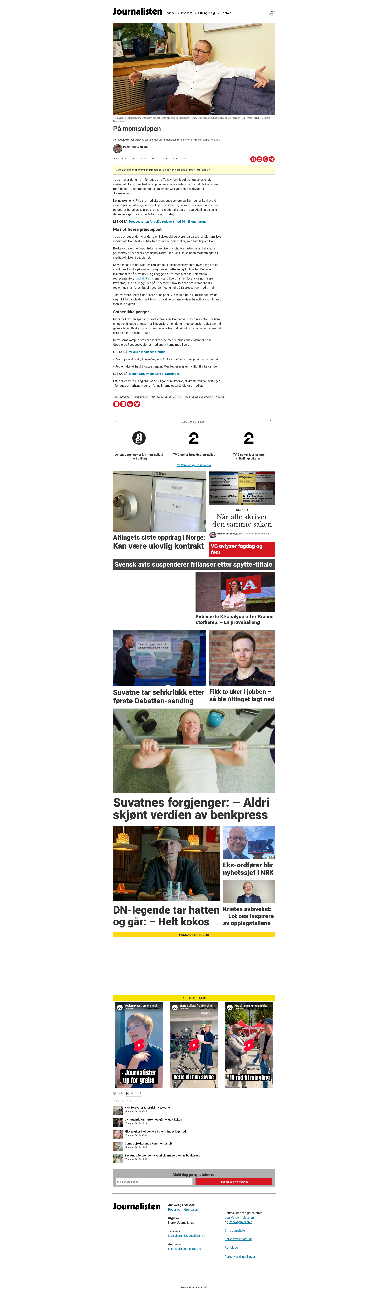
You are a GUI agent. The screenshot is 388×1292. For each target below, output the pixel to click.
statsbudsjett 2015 (163, 397)
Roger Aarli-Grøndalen (183, 1209)
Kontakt (226, 13)
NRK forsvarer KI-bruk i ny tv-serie (147, 1107)
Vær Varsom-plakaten (239, 1217)
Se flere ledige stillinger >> (194, 465)
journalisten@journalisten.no (186, 1236)
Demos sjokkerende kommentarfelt (148, 1143)
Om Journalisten (235, 1230)
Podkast (186, 13)
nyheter (219, 397)
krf (180, 397)
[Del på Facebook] (253, 159)
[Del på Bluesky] (272, 159)
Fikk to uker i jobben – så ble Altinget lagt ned (155, 1131)
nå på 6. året (143, 278)
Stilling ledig (206, 13)
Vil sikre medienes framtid (147, 352)
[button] (117, 421)
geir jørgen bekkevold (198, 397)
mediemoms (141, 397)
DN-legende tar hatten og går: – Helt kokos (153, 1119)
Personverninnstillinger (240, 1256)
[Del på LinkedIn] (259, 159)
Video (171, 13)
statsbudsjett (123, 397)
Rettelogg (231, 1247)
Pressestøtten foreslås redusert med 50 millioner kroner (168, 221)
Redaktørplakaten (240, 1222)
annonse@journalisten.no (184, 1249)
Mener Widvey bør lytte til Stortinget (154, 374)
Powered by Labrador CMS (194, 1287)
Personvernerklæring (239, 1239)
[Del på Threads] (266, 159)
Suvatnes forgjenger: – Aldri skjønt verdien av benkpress (162, 1155)
